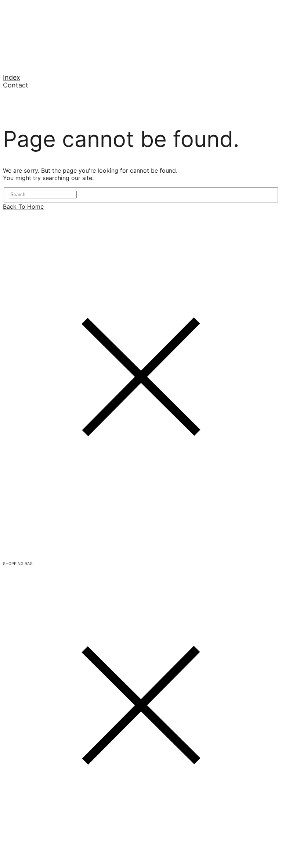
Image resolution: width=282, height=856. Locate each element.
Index (11, 77)
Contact (15, 85)
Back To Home (23, 206)
